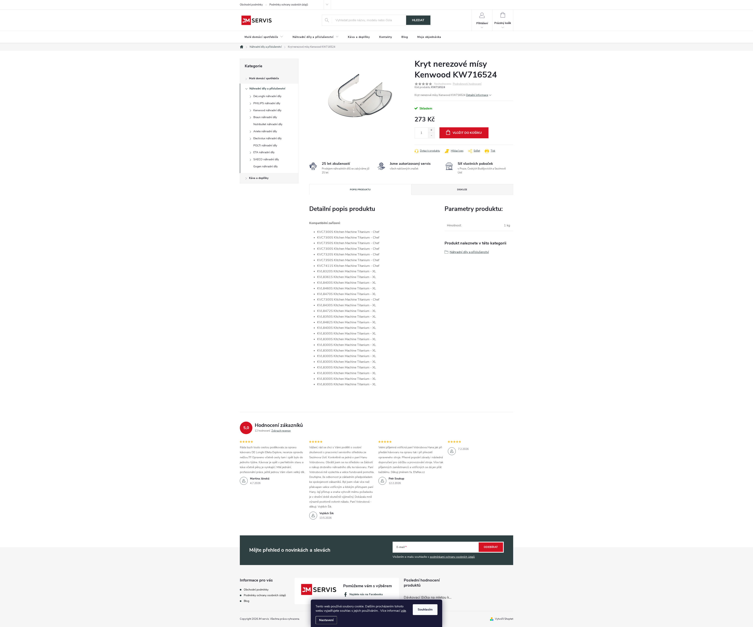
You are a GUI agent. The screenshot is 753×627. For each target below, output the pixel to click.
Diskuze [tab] (462, 189)
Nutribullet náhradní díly (267, 124)
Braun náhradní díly (265, 117)
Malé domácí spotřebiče (264, 78)
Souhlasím (425, 609)
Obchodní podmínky (251, 4)
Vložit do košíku (467, 133)
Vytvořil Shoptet (504, 619)
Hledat (418, 20)
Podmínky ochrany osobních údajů (288, 4)
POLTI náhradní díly (265, 145)
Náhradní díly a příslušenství (267, 88)
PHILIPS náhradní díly (266, 103)
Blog (246, 601)
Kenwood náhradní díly (267, 110)
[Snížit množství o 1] (431, 135)
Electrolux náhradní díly (267, 138)
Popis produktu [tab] (360, 189)
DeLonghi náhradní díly (267, 96)
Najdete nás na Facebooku (366, 594)
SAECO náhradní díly (266, 159)
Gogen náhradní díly (265, 166)
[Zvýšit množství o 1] (431, 130)
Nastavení (326, 620)
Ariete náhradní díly (265, 131)
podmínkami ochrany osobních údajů (452, 557)
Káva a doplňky (258, 178)
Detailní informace (477, 95)
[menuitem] (264, 37)
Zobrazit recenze (281, 431)
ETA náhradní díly (264, 152)
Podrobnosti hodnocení (467, 84)
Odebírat (491, 547)
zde (403, 611)
